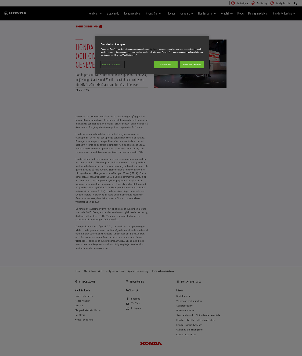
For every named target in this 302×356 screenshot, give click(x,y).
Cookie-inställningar (111, 64)
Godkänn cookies (192, 64)
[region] (152, 55)
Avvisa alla (165, 64)
